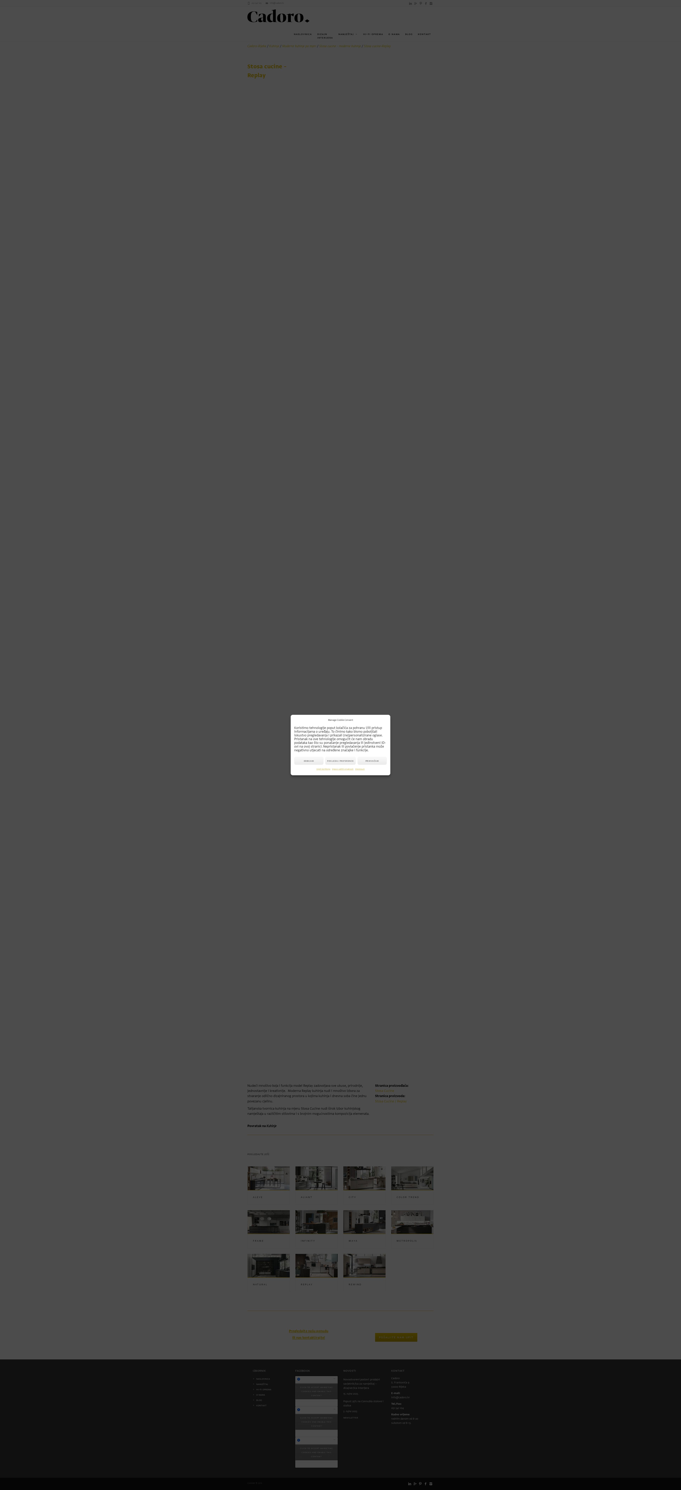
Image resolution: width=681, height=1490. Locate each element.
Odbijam (309, 760)
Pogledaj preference (340, 760)
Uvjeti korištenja (323, 769)
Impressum (360, 769)
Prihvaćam (372, 760)
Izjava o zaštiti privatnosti (342, 769)
